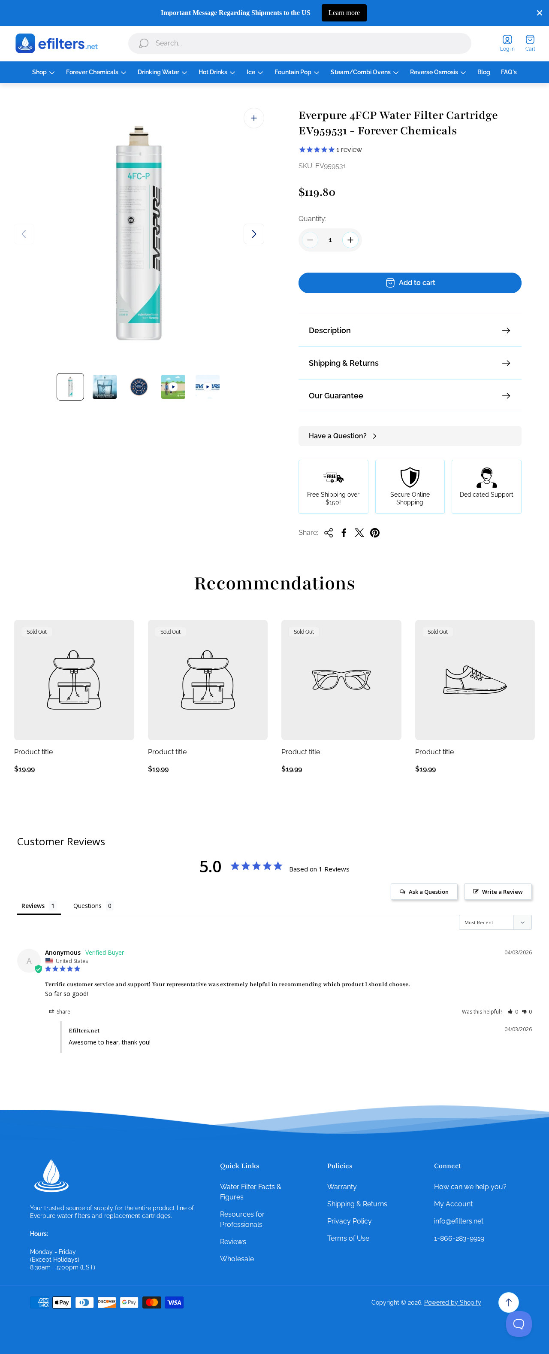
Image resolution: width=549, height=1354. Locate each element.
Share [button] (62, 1011)
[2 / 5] (104, 387)
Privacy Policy (349, 1221)
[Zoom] (254, 118)
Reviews (233, 1242)
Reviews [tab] (33, 906)
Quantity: (312, 219)
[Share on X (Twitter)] (359, 533)
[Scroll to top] (508, 1302)
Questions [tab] (87, 906)
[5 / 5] (207, 387)
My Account (453, 1204)
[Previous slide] (24, 234)
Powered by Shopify (452, 1302)
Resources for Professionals (242, 1219)
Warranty (342, 1187)
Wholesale (237, 1259)
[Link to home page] (51, 1175)
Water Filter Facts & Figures (250, 1192)
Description (330, 330)
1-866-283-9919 (459, 1238)
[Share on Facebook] (344, 533)
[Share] (328, 533)
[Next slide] (254, 234)
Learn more (344, 12)
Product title (33, 752)
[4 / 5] (173, 387)
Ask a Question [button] (429, 892)
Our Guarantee (336, 395)
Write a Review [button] (502, 892)
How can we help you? (470, 1187)
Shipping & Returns (344, 362)
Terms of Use (348, 1238)
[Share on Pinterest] (375, 533)
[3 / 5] (139, 387)
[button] (513, 1011)
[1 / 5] (70, 387)
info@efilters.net (458, 1221)
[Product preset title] (74, 680)
